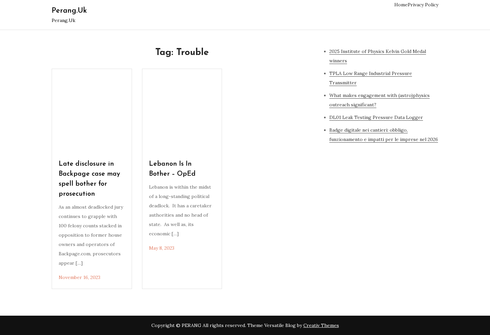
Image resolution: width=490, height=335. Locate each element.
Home (401, 5)
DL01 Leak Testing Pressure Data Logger (376, 117)
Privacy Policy (423, 5)
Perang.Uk (69, 11)
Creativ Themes (321, 325)
